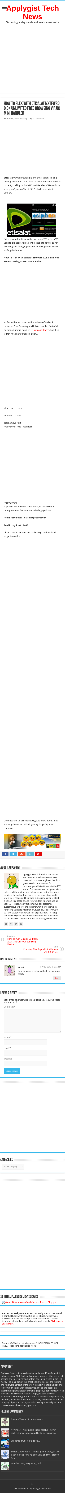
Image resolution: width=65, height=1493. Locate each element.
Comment (9, 1006)
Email (7, 1048)
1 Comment (38, 119)
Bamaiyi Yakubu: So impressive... (27, 1419)
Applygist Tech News (32, 12)
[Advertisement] (32, 61)
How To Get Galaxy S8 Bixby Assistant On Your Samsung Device (22, 940)
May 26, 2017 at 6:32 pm (50, 967)
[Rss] (32, 1484)
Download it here (40, 330)
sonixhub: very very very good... (26, 1463)
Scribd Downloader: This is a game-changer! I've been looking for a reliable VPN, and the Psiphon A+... (35, 1454)
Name (7, 1037)
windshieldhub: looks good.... (25, 1440)
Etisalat (10, 119)
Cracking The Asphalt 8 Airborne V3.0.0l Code (40, 949)
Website (8, 1058)
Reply (57, 978)
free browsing (21, 119)
